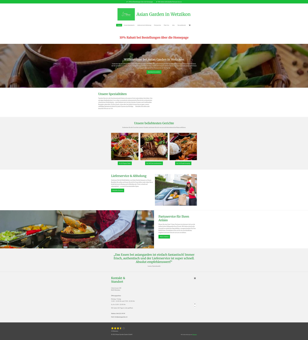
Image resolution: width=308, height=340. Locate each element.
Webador (194, 334)
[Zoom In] (195, 304)
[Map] (167, 292)
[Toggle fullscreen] (195, 278)
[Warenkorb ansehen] (189, 25)
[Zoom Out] (195, 306)
